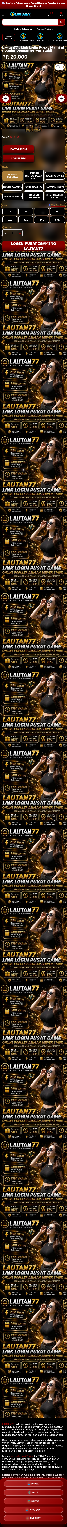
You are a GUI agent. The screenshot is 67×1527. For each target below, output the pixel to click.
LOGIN (35, 1493)
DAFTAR (35, 1501)
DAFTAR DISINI (18, 149)
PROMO (35, 1484)
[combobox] (30, 22)
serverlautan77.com (22, 1456)
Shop (4, 16)
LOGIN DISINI (18, 158)
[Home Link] (21, 14)
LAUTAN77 (8, 1424)
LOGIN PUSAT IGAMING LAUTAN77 (33, 246)
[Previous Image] (5, 98)
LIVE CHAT (35, 1517)
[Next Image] (61, 98)
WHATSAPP (35, 1509)
